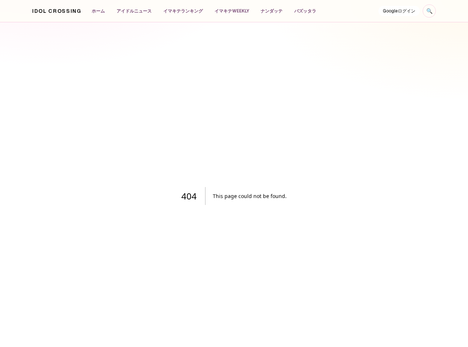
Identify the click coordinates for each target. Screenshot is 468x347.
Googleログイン (399, 11)
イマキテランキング (183, 11)
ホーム (98, 11)
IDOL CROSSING (57, 11)
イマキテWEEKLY (232, 11)
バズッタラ (305, 11)
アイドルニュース (134, 11)
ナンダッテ (272, 11)
